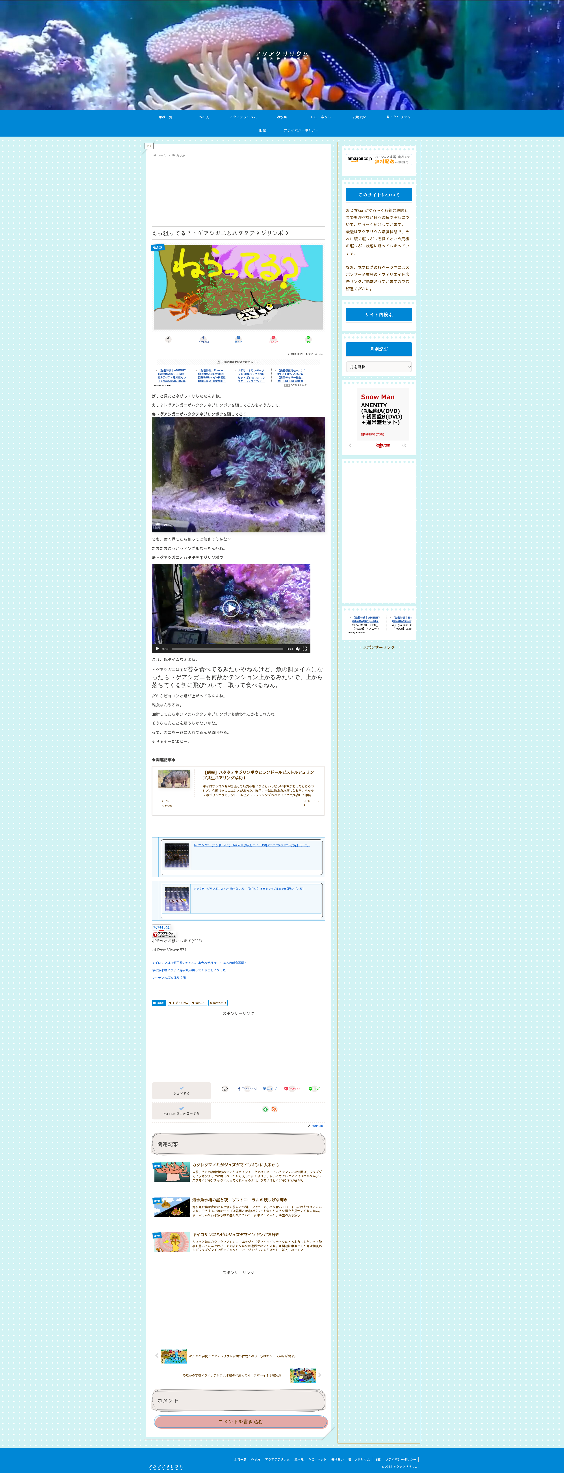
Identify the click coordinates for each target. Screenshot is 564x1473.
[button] (231, 608)
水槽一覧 (240, 1459)
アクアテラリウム (277, 1459)
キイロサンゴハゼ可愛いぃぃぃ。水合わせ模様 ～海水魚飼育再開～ (201, 962)
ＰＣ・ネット (317, 1459)
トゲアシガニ (181, 1002)
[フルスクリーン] (304, 649)
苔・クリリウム (359, 1459)
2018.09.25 (311, 803)
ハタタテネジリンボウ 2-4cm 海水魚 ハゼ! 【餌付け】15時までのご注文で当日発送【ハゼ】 (249, 888)
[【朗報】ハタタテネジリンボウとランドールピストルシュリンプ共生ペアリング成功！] (174, 779)
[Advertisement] (238, 191)
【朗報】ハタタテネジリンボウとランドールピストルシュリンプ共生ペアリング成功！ (258, 774)
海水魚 (161, 1002)
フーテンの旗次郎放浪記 (169, 977)
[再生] (157, 649)
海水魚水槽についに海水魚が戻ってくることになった (189, 970)
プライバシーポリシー (400, 1459)
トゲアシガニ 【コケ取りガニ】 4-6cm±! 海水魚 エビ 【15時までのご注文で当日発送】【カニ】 (252, 845)
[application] (231, 608)
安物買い (337, 1459)
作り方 (255, 1459)
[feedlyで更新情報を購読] (265, 1109)
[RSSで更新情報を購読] (274, 1109)
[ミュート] (297, 649)
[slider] (227, 649)
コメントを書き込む (240, 1421)
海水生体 (200, 1002)
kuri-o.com (166, 803)
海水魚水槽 (219, 1002)
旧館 (378, 1459)
